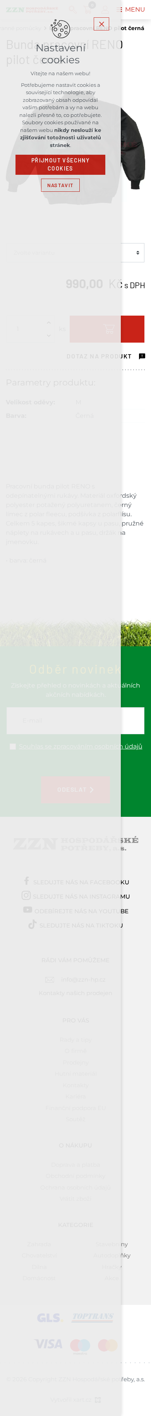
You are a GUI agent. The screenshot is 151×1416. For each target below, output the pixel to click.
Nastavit (60, 185)
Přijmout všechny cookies (60, 164)
